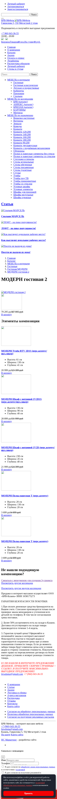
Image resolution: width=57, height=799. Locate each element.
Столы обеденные (22, 164)
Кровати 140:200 (22, 134)
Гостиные (18, 82)
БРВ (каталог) (20, 101)
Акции (10, 55)
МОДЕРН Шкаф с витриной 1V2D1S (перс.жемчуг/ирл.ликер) (21, 400)
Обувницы (18, 151)
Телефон (5, 763)
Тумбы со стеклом (22, 183)
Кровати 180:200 (22, 140)
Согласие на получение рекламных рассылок (30, 717)
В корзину (6, 314)
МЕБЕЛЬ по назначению (20, 115)
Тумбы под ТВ (21, 178)
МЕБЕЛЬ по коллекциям (20, 99)
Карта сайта (13, 706)
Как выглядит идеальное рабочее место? (23, 240)
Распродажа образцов (18, 63)
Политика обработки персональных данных (30, 714)
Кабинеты (18, 90)
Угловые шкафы (21, 186)
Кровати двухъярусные (25, 145)
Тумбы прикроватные (24, 181)
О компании (13, 50)
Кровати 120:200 (22, 131)
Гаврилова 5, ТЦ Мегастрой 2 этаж (19, 23)
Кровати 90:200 (21, 142)
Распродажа (13, 698)
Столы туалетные (22, 170)
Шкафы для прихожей (24, 192)
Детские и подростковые (26, 88)
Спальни (17, 96)
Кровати (17, 129)
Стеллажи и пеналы (23, 159)
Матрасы (18, 112)
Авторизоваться (15, 6)
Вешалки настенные (24, 118)
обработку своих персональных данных (38, 767)
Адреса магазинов (16, 695)
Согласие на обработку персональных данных (31, 711)
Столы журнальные (23, 162)
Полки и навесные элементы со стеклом (34, 156)
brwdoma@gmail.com (12, 674)
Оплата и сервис (15, 58)
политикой (20, 769)
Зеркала (17, 123)
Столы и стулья (15, 69)
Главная (11, 47)
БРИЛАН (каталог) (23, 107)
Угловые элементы (23, 189)
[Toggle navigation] (2, 18)
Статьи (7, 204)
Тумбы (16, 175)
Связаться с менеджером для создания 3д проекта (26, 580)
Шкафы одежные (22, 197)
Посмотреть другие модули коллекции (21, 588)
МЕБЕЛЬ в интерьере (18, 79)
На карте (5, 734)
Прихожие (18, 93)
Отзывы (11, 701)
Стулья (17, 173)
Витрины (18, 121)
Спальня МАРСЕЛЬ (12, 216)
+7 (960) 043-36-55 (10, 726)
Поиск (34, 15)
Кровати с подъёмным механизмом (31, 148)
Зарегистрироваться (17, 9)
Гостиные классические (25, 85)
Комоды (17, 126)
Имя (3, 760)
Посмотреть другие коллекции (17, 583)
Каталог (11, 52)
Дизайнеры (13, 60)
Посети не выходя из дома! (15, 252)
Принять (28, 793)
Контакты (12, 703)
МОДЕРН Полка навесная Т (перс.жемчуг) (24, 495)
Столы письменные (23, 167)
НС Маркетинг (9, 739)
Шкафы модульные (23, 194)
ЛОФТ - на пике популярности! (18, 228)
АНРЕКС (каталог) (23, 104)
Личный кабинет (16, 3)
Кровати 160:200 (22, 137)
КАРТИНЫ (19, 110)
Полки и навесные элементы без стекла (33, 153)
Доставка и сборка (16, 692)
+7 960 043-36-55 (10, 33)
